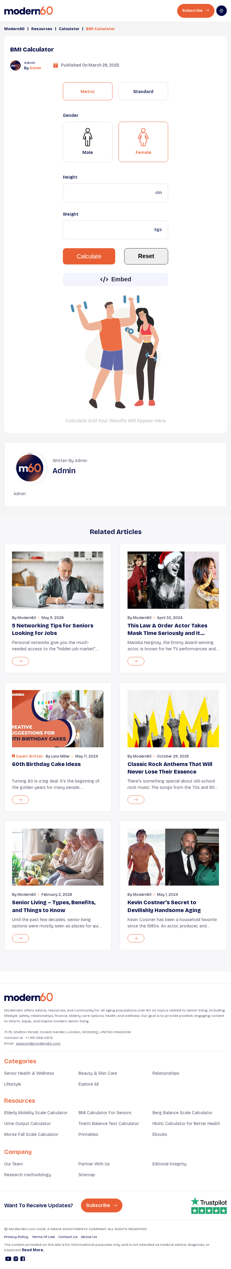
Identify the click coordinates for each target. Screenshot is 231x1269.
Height (70, 177)
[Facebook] (22, 1259)
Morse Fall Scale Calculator (31, 1134)
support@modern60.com (38, 1043)
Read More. (33, 1250)
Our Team (13, 1164)
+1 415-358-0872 (39, 1038)
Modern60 (14, 29)
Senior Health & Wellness (29, 1073)
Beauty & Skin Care (98, 1073)
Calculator (69, 29)
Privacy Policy (16, 1237)
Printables (88, 1134)
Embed (121, 279)
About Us (89, 1237)
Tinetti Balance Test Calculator (109, 1123)
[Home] (28, 997)
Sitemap (87, 1174)
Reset (146, 256)
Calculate (89, 256)
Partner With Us (94, 1164)
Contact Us (67, 1237)
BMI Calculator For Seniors (105, 1112)
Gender (71, 115)
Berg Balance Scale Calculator (182, 1112)
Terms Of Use (43, 1237)
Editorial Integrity (169, 1164)
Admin (35, 68)
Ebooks (159, 1134)
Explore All (89, 1084)
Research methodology (27, 1174)
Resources (41, 29)
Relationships (165, 1073)
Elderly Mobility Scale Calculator (36, 1112)
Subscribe (192, 10)
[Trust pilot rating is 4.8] (209, 1205)
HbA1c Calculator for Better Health (186, 1123)
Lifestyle (12, 1084)
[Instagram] (15, 1259)
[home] (28, 10)
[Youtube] (8, 1259)
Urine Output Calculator (27, 1123)
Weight (71, 214)
